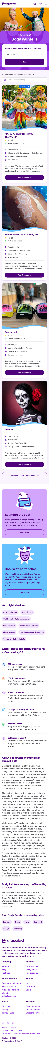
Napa (17, 922)
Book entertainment (11, 983)
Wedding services (34, 1013)
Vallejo (6, 929)
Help (28, 983)
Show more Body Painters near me (24, 475)
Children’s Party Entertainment (16, 619)
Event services (33, 1006)
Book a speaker (9, 986)
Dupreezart (11, 332)
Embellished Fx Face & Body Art (21, 234)
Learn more (24, 592)
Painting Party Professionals (32, 632)
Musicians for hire (10, 990)
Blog (4, 969)
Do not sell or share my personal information (21, 1034)
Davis (26, 922)
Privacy (13, 1028)
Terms (4, 1028)
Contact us (31, 986)
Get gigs (6, 1006)
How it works (32, 966)
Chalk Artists (27, 612)
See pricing (24, 532)
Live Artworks (9, 632)
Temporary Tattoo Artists (14, 639)
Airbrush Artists (10, 612)
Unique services (33, 1009)
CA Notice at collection (12, 1031)
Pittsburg (18, 929)
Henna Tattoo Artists (29, 626)
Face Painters (9, 626)
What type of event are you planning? (23, 48)
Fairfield (6, 922)
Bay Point (38, 922)
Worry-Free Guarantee (15, 580)
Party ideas (31, 969)
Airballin (9, 429)
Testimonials (8, 1013)
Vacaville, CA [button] (25, 35)
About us (6, 966)
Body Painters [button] (24, 39)
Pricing (5, 1009)
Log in (29, 990)
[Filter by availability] (27, 80)
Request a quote (34, 973)
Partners (6, 973)
